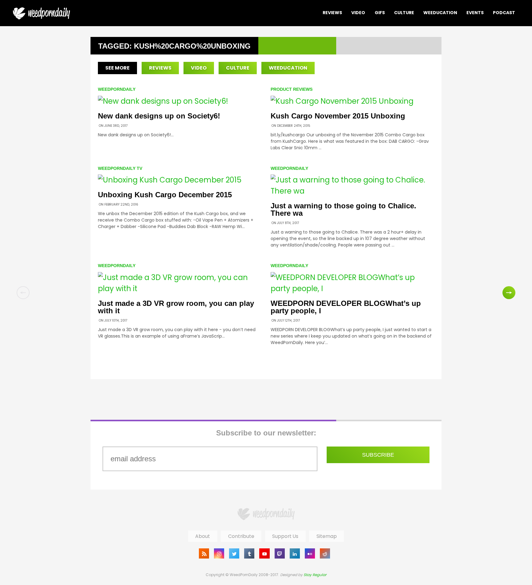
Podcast (504, 13)
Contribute (241, 536)
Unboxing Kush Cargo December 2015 (165, 194)
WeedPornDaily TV (120, 168)
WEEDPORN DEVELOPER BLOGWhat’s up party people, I (346, 307)
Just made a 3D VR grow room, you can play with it (176, 307)
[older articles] (508, 292)
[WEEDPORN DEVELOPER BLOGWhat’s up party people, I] (352, 288)
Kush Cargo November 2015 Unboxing (338, 116)
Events (475, 13)
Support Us (285, 536)
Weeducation (440, 13)
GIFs (380, 13)
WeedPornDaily (116, 89)
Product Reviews (291, 89)
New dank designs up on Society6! (159, 116)
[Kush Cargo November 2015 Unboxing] (342, 101)
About (202, 536)
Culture (404, 13)
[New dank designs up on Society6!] (163, 101)
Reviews (332, 13)
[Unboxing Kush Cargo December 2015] (169, 180)
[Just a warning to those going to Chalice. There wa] (352, 191)
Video (358, 13)
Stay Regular (315, 574)
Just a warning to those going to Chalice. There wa (343, 209)
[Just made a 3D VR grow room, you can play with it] (179, 288)
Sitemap (326, 536)
